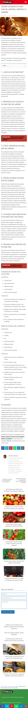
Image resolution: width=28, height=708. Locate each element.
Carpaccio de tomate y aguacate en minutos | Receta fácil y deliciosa (21, 480)
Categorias (18, 702)
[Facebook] (3, 448)
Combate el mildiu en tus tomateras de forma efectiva (7, 481)
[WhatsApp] (14, 448)
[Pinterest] (10, 448)
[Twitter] (7, 448)
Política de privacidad (6, 702)
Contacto (14, 702)
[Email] (22, 448)
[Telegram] (18, 448)
